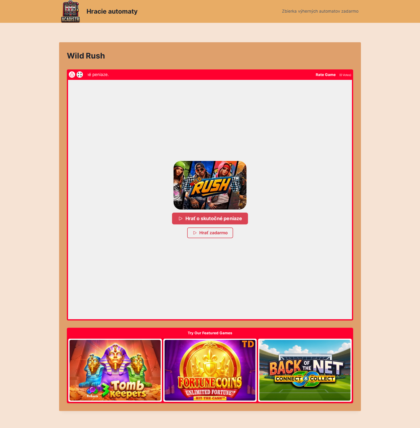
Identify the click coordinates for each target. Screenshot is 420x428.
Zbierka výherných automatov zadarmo (320, 11)
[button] (210, 185)
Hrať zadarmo (213, 232)
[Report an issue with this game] (72, 74)
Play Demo (115, 370)
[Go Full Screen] (80, 74)
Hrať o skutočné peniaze (213, 218)
